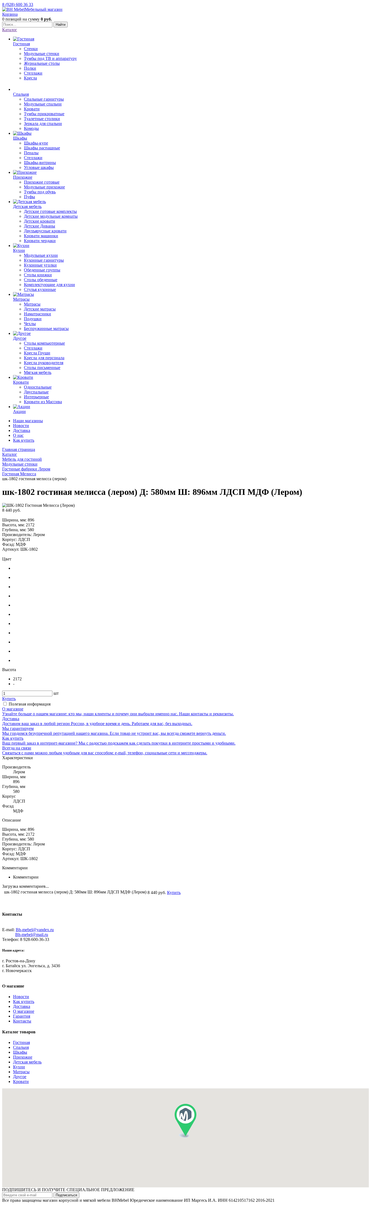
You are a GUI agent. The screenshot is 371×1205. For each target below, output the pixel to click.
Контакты (22, 1021)
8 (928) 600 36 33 (17, 4)
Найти (60, 25)
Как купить (23, 440)
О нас (18, 435)
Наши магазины (28, 420)
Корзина (10, 14)
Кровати (21, 1081)
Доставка (21, 430)
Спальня (21, 1047)
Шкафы (20, 1052)
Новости (21, 425)
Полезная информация (30, 704)
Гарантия (21, 1016)
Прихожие (22, 1057)
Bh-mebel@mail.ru (31, 934)
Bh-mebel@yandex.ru (35, 929)
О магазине (23, 1011)
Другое (19, 1076)
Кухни (19, 1067)
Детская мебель (27, 1062)
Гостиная (21, 1042)
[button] (185, 1121)
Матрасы (21, 1071)
